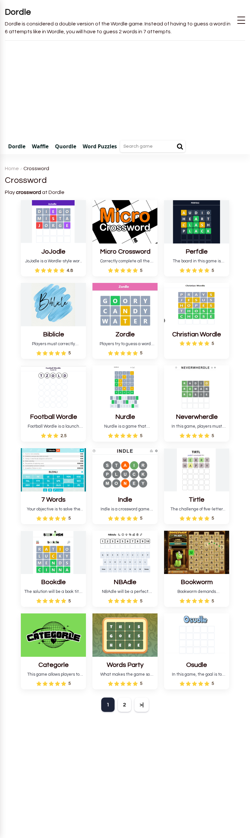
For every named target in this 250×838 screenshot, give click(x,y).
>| (142, 704)
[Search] (180, 146)
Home (12, 168)
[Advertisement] (125, 89)
